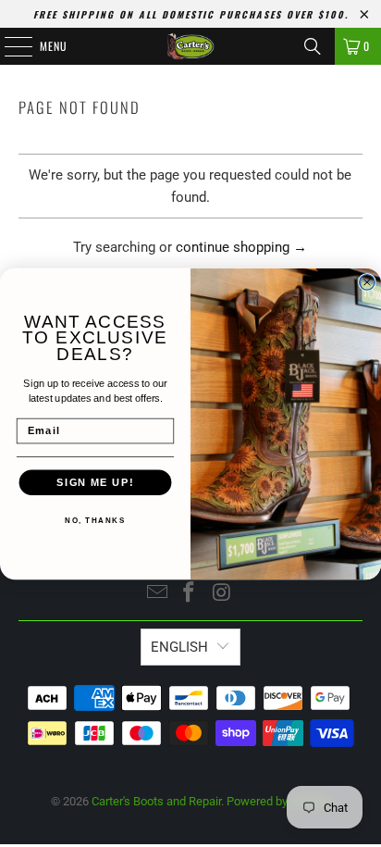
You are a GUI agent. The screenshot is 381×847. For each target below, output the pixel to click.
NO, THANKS (95, 520)
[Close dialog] (367, 281)
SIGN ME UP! (94, 481)
